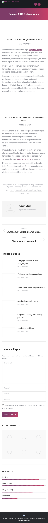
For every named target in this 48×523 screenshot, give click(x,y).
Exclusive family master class (29, 274)
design (25, 190)
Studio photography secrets (28, 301)
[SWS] (9, 437)
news (30, 190)
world (27, 193)
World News (39, 185)
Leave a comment (35, 187)
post (35, 190)
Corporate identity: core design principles (30, 316)
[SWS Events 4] (38, 452)
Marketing (30, 185)
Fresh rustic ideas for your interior (31, 288)
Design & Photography (18, 185)
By (10, 187)
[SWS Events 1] (38, 437)
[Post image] (8, 264)
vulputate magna (35, 50)
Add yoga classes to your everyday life (27, 262)
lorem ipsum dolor (24, 159)
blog (12, 190)
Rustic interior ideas (25, 328)
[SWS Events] (24, 437)
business (18, 190)
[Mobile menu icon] (44, 4)
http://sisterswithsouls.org (27, 210)
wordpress (21, 193)
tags (39, 190)
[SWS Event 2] (9, 452)
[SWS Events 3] (24, 452)
